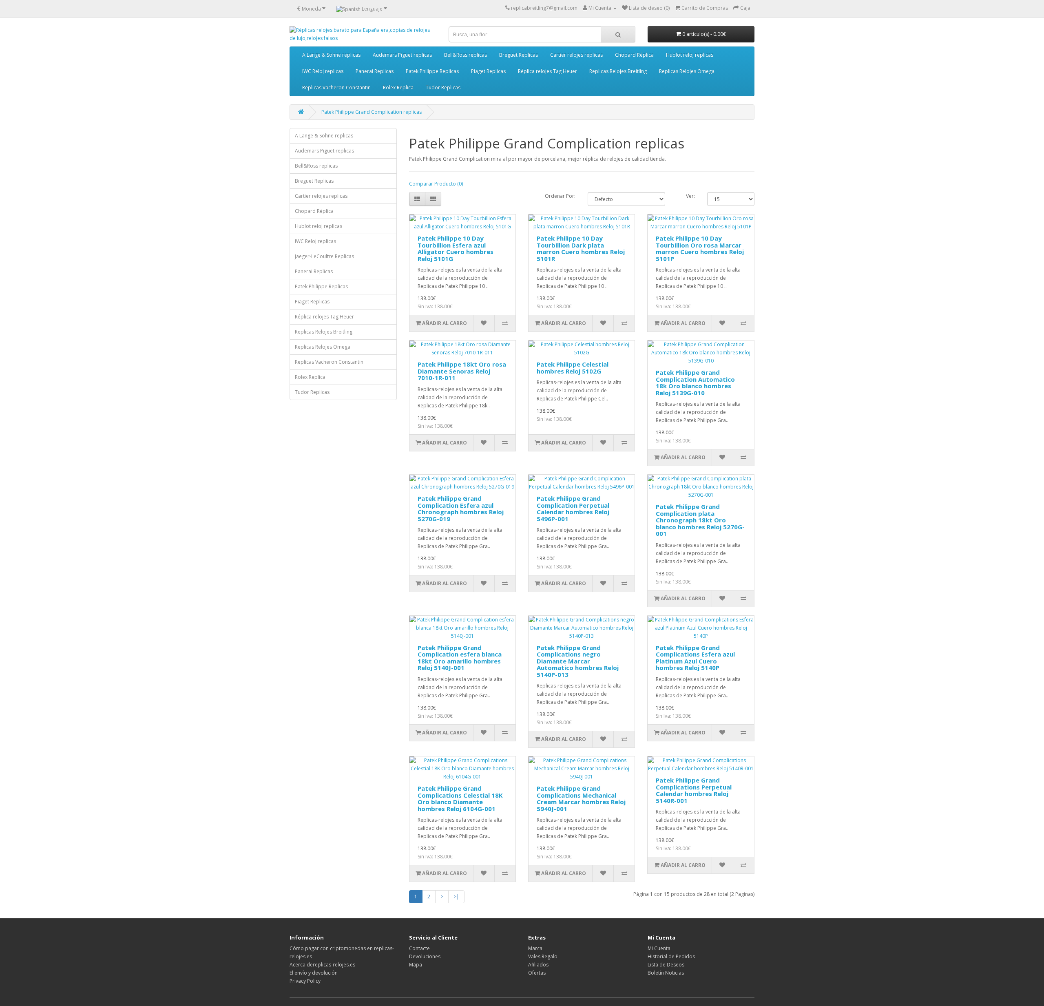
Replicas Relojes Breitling (618, 71)
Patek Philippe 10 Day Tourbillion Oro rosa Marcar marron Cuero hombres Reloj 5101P (700, 248)
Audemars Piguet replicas (402, 54)
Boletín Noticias (666, 972)
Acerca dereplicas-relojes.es (322, 964)
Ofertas (537, 972)
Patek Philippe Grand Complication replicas (371, 111)
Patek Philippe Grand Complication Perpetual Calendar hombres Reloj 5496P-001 (573, 508)
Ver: (690, 195)
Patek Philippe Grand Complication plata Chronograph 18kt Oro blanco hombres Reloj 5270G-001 (700, 519)
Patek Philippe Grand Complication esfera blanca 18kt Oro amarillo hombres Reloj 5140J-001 (460, 657)
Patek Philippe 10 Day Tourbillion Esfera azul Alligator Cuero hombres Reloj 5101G (455, 248)
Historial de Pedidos (671, 956)
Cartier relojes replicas (576, 54)
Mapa (415, 964)
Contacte (419, 948)
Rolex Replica (398, 87)
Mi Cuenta (659, 948)
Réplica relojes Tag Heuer (547, 71)
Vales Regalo (542, 956)
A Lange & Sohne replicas (331, 54)
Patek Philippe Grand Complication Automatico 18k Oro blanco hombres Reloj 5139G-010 (695, 382)
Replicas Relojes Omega (686, 71)
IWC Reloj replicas (322, 71)
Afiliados (538, 964)
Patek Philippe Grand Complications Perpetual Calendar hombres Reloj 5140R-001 (694, 790)
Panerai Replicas (375, 71)
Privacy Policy (305, 980)
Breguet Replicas (518, 54)
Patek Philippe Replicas (432, 71)
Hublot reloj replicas (689, 54)
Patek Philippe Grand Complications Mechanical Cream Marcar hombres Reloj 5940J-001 (581, 798)
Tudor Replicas (443, 87)
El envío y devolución (314, 972)
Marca (535, 948)
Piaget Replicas (488, 71)
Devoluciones (424, 956)
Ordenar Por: (560, 195)
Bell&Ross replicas (465, 54)
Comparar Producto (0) (436, 183)
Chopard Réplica (634, 54)
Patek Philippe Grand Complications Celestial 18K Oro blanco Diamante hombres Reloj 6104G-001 (460, 798)
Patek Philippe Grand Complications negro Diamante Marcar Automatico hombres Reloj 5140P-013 (578, 661)
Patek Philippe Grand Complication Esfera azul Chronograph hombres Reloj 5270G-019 (461, 508)
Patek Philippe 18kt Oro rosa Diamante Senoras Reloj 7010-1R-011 (462, 371)
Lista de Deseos (666, 964)
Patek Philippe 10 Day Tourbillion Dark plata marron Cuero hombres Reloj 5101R (581, 248)
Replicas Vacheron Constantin (336, 87)
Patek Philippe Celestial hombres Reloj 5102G (572, 367)
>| (456, 896)
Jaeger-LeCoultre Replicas (324, 256)
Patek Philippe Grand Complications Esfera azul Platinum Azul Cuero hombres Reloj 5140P (695, 657)
